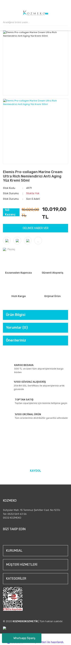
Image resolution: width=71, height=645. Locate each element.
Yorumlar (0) (17, 327)
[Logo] (35, 13)
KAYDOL (35, 470)
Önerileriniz (16, 340)
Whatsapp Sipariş (24, 638)
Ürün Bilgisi (15, 315)
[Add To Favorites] (38, 240)
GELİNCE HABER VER (36, 228)
